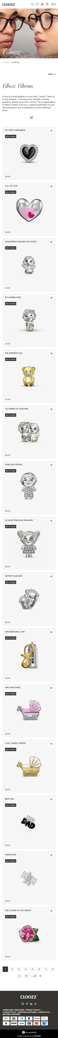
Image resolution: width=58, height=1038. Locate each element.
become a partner (11, 1014)
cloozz (6, 62)
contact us (43, 1012)
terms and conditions (13, 1010)
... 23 (34, 976)
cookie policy (9, 1012)
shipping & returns (27, 1012)
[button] (53, 4)
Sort (50, 74)
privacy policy (33, 1010)
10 (26, 976)
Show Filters (35, 117)
